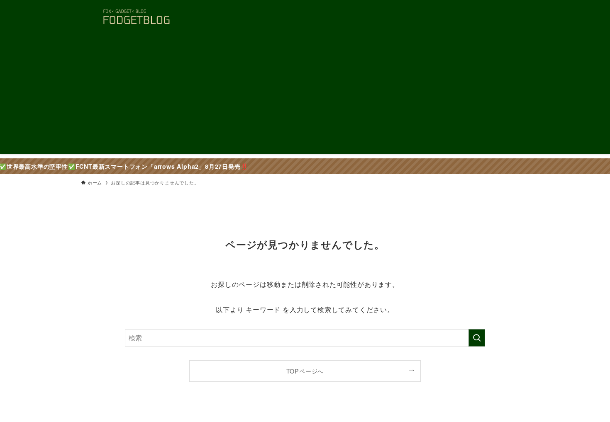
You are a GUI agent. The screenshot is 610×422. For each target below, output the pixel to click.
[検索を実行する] (476, 338)
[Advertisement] (305, 96)
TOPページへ (305, 370)
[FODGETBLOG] (136, 17)
